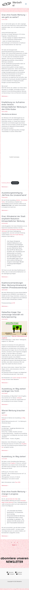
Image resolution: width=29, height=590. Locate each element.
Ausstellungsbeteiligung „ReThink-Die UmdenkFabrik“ (14, 194)
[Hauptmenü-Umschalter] (26, 4)
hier (2, 447)
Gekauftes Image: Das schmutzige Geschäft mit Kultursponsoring (12, 314)
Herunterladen (15, 182)
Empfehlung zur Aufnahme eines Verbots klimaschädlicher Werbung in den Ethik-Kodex (14, 105)
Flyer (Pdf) (17, 482)
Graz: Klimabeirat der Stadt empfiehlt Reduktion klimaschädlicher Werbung (13, 218)
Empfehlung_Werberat (6, 182)
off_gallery (24, 443)
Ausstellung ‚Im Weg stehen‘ (14, 456)
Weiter (14, 545)
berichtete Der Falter (12, 499)
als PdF (13, 303)
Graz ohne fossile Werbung (16, 234)
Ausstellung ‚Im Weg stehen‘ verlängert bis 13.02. (14, 390)
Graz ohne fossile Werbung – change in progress (14, 492)
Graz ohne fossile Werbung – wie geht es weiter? (14, 16)
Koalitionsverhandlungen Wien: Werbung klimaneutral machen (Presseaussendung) (14, 285)
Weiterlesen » (5, 96)
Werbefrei (17, 4)
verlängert (19, 397)
